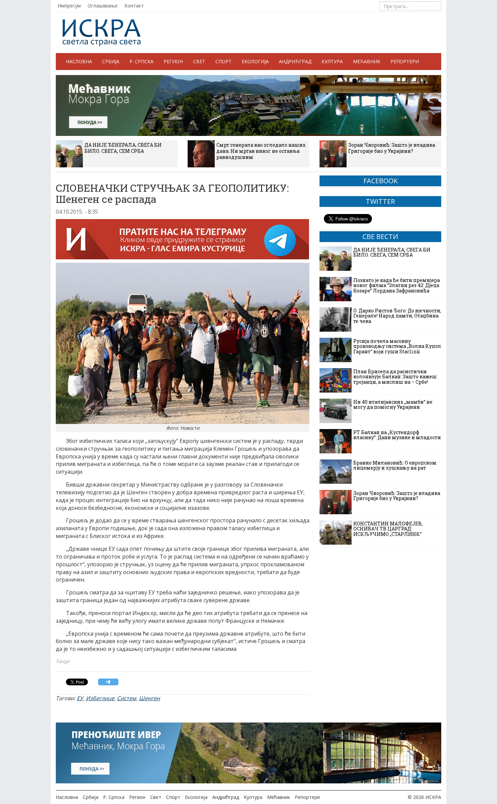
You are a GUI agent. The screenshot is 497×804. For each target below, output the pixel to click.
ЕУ (80, 698)
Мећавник (366, 61)
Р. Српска (141, 61)
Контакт (134, 5)
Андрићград (295, 61)
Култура (332, 61)
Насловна (79, 61)
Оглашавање (103, 5)
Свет (199, 61)
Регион (173, 61)
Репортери (404, 61)
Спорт (223, 61)
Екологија (255, 61)
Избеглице (100, 698)
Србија (110, 61)
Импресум (69, 5)
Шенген (149, 698)
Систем (126, 698)
